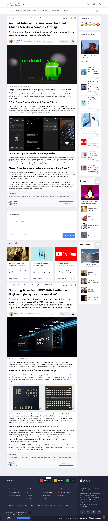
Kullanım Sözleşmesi (48, 505)
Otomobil (29, 495)
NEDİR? (36, 10)
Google (18, 94)
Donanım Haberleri (23, 285)
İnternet (12, 499)
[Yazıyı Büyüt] (67, 285)
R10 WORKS (55, 10)
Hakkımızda (11, 505)
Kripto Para (29, 489)
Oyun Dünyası (30, 499)
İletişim (66, 505)
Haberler (20, 18)
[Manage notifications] (104, 517)
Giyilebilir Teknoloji (15, 495)
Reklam (32, 505)
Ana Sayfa (12, 18)
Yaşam (62, 495)
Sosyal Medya (47, 492)
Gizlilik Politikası (22, 505)
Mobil (28, 492)
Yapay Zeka (46, 495)
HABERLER (26, 10)
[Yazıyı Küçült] (64, 285)
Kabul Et (23, 518)
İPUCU (45, 10)
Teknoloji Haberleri (65, 492)
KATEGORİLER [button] (14, 10)
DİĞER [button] (66, 10)
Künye (59, 505)
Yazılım (45, 499)
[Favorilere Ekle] (71, 18)
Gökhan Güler (13, 278)
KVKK (38, 505)
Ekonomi (12, 489)
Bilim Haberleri (47, 489)
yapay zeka (68, 375)
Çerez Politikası (8, 518)
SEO (61, 489)
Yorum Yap (67, 203)
